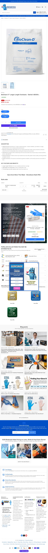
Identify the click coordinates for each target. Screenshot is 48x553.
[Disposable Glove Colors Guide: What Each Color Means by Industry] (36, 361)
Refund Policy (25, 542)
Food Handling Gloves (33, 261)
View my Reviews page (40, 544)
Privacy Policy (20, 542)
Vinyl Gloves (8, 265)
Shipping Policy (10, 542)
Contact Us (31, 542)
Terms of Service (6, 544)
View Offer (12, 303)
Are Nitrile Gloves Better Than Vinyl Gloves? (34, 413)
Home (2, 18)
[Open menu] (45, 7)
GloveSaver (34, 226)
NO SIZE (5, 111)
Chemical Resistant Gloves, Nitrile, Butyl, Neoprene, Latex (13, 256)
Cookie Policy (16, 520)
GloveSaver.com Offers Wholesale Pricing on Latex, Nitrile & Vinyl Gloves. (24, 1)
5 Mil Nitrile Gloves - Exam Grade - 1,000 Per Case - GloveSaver (35, 228)
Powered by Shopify (29, 540)
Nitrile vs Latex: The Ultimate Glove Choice (10, 393)
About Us (15, 542)
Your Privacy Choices (17, 514)
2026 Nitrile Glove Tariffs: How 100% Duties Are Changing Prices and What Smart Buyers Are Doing (35, 350)
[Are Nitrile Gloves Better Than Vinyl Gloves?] (36, 403)
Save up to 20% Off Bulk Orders (39, 249)
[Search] (34, 12)
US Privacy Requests (17, 512)
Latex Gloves (8, 261)
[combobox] (18, 12)
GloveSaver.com (21, 540)
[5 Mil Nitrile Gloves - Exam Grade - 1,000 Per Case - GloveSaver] (35, 215)
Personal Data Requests (18, 518)
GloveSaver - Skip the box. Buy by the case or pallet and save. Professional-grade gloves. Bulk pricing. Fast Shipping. (24, 15)
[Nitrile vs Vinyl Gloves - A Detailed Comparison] (12, 403)
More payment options (13, 127)
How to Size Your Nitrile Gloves (31, 393)
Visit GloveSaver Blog (23, 417)
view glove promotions (40, 286)
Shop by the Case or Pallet (23, 461)
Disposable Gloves (33, 256)
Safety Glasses (9, 270)
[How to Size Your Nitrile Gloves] (36, 383)
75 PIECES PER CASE (5, 116)
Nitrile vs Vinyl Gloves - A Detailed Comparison (11, 413)
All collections (4, 542)
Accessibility (44, 542)
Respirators (8, 280)
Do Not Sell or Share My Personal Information (18, 544)
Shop (35, 239)
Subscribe (32, 432)
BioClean (2, 92)
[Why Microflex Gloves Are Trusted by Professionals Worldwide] (12, 361)
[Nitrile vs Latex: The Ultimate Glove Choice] (12, 383)
